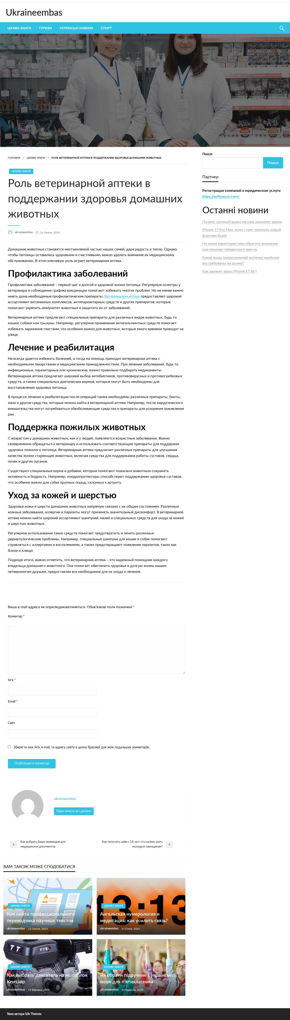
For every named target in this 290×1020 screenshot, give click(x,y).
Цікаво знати (19, 28)
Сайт (11, 723)
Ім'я (12, 680)
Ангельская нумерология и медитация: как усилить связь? (134, 917)
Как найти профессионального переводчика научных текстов (41, 917)
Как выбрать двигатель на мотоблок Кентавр (47, 978)
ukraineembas (24, 232)
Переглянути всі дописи (73, 811)
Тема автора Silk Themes (24, 1014)
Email (13, 701)
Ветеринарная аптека (122, 296)
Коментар (16, 616)
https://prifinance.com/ (220, 196)
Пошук (207, 154)
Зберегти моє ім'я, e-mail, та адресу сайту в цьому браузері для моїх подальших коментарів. (81, 747)
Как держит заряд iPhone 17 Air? (229, 271)
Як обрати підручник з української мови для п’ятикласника (138, 978)
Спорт (106, 28)
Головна (14, 158)
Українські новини (76, 28)
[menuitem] (19, 28)
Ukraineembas (34, 12)
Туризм (45, 28)
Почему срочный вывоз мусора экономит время (242, 222)
